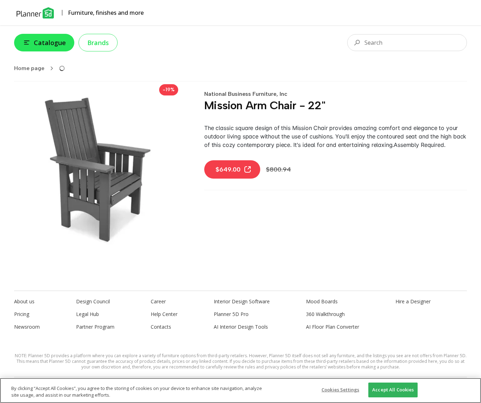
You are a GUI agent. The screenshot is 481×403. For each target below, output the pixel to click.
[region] (240, 390)
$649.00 (228, 169)
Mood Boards (322, 301)
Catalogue (50, 42)
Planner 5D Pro (231, 314)
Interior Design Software (242, 301)
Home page (29, 68)
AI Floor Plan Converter (332, 326)
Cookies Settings (340, 389)
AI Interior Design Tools (241, 326)
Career (158, 301)
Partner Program (95, 326)
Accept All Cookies (393, 389)
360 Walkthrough (325, 314)
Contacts (161, 326)
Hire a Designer (413, 301)
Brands (98, 42)
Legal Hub (87, 314)
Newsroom (27, 326)
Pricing (21, 314)
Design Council (93, 301)
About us (24, 301)
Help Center (164, 314)
